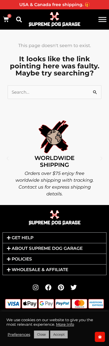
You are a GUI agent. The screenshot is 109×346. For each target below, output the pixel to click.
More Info (65, 324)
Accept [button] (59, 334)
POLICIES (22, 258)
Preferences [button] (19, 334)
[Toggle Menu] (102, 19)
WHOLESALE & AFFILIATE (40, 269)
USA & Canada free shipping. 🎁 (54, 4)
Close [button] (41, 334)
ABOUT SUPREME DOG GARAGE (47, 248)
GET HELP (22, 237)
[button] (19, 19)
